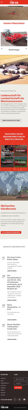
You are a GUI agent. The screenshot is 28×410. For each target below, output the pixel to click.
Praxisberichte (5, 383)
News (2, 380)
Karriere (3, 388)
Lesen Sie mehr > (12, 271)
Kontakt (3, 392)
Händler (3, 378)
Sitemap (3, 395)
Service (3, 390)
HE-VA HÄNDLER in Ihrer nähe (11, 232)
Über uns (3, 385)
